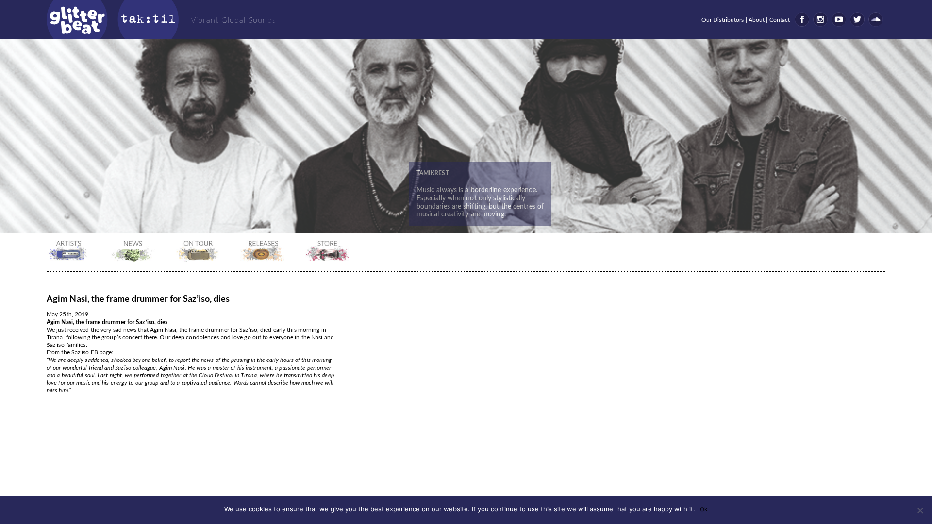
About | (759, 20)
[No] (920, 510)
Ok (704, 509)
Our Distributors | (725, 20)
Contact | (782, 20)
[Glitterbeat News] (134, 260)
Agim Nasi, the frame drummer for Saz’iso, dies (138, 299)
